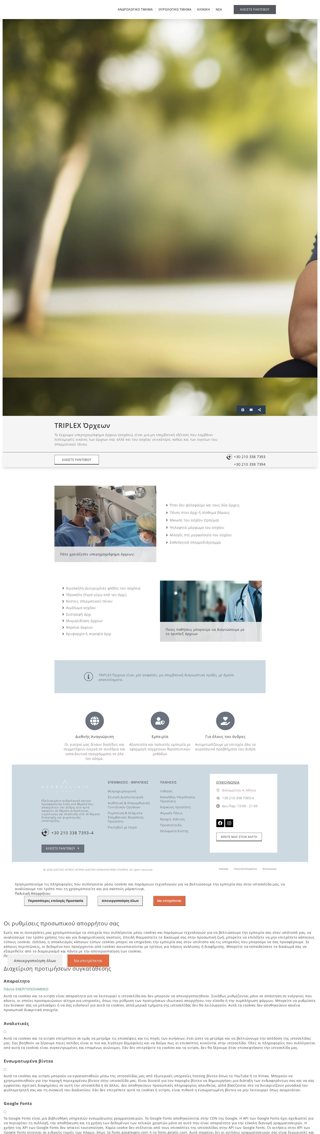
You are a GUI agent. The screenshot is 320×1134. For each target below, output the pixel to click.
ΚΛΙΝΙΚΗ (203, 9)
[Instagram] (229, 823)
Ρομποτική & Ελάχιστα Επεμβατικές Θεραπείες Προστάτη (126, 817)
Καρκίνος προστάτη (175, 807)
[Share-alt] (259, 409)
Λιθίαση (166, 791)
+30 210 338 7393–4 (72, 832)
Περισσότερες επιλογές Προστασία (55, 901)
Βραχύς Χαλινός (172, 819)
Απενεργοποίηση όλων (120, 901)
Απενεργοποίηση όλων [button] (35, 960)
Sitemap (223, 869)
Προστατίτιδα (171, 825)
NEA (219, 9)
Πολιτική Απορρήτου (245, 869)
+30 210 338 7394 (250, 464)
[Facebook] (220, 823)
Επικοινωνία (227, 782)
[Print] (242, 409)
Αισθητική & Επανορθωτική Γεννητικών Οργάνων (129, 805)
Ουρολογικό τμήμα (175, 9)
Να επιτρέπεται (169, 901)
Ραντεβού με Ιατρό (122, 827)
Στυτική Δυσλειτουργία (125, 797)
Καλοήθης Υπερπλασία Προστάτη (177, 799)
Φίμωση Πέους (171, 813)
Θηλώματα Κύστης (174, 831)
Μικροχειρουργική (122, 791)
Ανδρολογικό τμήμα (135, 9)
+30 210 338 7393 (250, 456)
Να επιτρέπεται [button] (88, 960)
